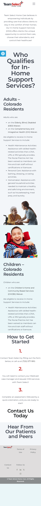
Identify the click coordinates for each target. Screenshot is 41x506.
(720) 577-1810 (28, 361)
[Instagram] (20, 474)
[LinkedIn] (20, 470)
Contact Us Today (20, 413)
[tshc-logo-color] (13, 2)
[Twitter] (24, 470)
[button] (3, 54)
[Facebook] (17, 470)
